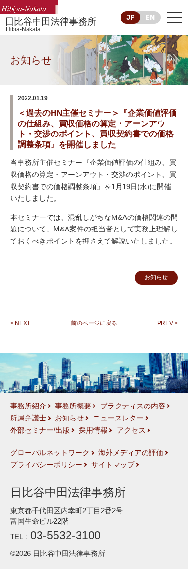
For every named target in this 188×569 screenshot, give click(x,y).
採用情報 (93, 430)
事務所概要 (73, 406)
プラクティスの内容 (132, 406)
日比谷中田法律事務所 (50, 24)
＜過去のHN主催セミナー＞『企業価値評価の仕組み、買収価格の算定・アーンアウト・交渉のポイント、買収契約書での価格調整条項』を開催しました (97, 128)
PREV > (167, 323)
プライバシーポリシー (46, 465)
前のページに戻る (94, 323)
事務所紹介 (28, 406)
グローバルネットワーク (50, 453)
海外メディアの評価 (130, 453)
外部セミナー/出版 (40, 430)
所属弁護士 (28, 418)
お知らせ (31, 60)
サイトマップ (112, 465)
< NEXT (20, 323)
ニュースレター (118, 418)
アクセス (131, 430)
